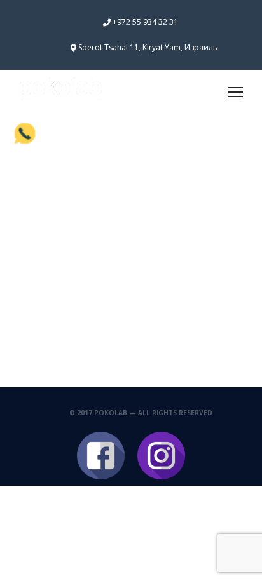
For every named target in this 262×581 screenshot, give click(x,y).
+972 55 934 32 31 (145, 22)
